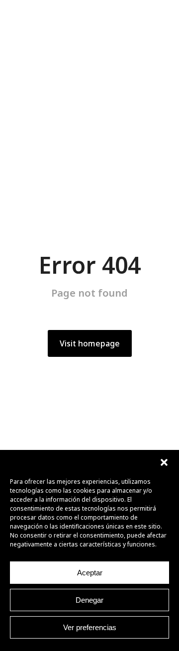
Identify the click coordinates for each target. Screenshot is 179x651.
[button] (164, 462)
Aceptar (89, 572)
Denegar (89, 600)
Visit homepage (90, 343)
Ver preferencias (89, 627)
